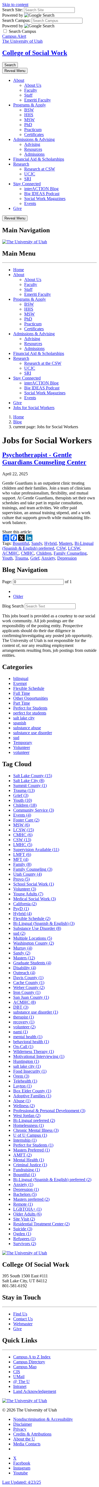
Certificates (34, 134)
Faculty (30, 90)
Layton (22, 1086)
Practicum (33, 129)
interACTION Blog (41, 188)
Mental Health (28, 1160)
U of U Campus (30, 1135)
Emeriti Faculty (37, 100)
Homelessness (28, 1125)
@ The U (21, 1381)
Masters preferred (31, 1199)
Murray (22, 948)
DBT (20, 1007)
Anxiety (48, 558)
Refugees (24, 1238)
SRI (27, 179)
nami (20, 1031)
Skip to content (15, 4)
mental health (27, 1036)
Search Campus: (16, 20)
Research (21, 164)
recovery (23, 1022)
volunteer (21, 752)
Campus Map (25, 1366)
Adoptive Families (32, 1095)
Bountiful (21, 543)
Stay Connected (27, 183)
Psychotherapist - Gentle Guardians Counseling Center (44, 458)
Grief (34, 558)
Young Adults (28, 894)
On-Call (23, 1046)
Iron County (26, 992)
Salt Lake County (32, 775)
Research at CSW (39, 169)
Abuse (22, 1100)
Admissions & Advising (34, 139)
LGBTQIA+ (27, 1209)
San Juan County (31, 997)
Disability (24, 967)
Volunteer (21, 747)
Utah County (27, 874)
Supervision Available (36, 849)
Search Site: (12, 9)
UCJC (29, 174)
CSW (61, 548)
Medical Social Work (34, 898)
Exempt (20, 683)
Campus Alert (14, 36)
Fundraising (26, 1169)
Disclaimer (22, 1424)
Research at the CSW (42, 363)
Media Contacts (26, 1444)
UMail (18, 1376)
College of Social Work (34, 52)
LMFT (22, 854)
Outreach (24, 972)
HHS (28, 114)
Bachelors (25, 1194)
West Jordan (26, 1115)
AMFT (22, 1155)
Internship (25, 1140)
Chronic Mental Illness (36, 1130)
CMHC (27, 553)
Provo (21, 879)
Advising (32, 144)
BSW (29, 110)
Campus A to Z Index (32, 1357)
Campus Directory (29, 1361)
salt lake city (24, 718)
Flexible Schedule (28, 688)
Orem (21, 1076)
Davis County (28, 977)
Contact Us (23, 1319)
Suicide (22, 1228)
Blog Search (13, 606)
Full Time (21, 693)
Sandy (36, 543)
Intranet (19, 1386)
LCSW (74, 548)
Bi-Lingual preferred (34, 1120)
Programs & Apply (29, 105)
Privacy (19, 1429)
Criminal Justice (30, 1164)
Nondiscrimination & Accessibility (43, 1419)
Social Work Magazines (44, 198)
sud (16, 737)
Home (18, 269)
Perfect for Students (30, 708)
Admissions (34, 154)
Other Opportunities (30, 698)
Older (18, 596)
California (25, 903)
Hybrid (50, 543)
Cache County (28, 982)
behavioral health (31, 1041)
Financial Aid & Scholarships (38, 159)
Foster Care (26, 820)
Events (30, 203)
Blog (17, 422)
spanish (19, 723)
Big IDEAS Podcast (41, 193)
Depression (67, 558)
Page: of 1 (37, 581)
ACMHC (10, 553)
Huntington (26, 1061)
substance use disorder (32, 732)
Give (17, 208)
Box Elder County (32, 1091)
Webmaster (22, 1323)
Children (43, 553)
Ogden (22, 1233)
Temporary (22, 742)
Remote (23, 1204)
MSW (29, 119)
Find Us (20, 1314)
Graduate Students (32, 963)
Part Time (21, 703)
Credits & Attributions (32, 1434)
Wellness (24, 1105)
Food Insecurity (29, 1071)
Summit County (30, 785)
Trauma (21, 558)
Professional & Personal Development (49, 1110)
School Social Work (33, 884)
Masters (65, 543)
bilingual (20, 678)
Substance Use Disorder (37, 928)
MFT (20, 859)
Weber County (29, 987)
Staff (28, 95)
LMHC (22, 844)
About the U (24, 1439)
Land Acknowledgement (34, 1391)
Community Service (33, 810)
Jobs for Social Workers (33, 407)
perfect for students (29, 713)
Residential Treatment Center (41, 1224)
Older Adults (27, 1214)
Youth (7, 558)
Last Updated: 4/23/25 (21, 1482)
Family (22, 864)
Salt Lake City (28, 780)
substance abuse (27, 727)
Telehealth (25, 1081)
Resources (33, 149)
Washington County (33, 943)
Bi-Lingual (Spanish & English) (44, 923)
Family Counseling (70, 553)
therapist (23, 1017)
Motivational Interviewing (38, 1056)
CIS (16, 1371)
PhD (28, 124)
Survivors (24, 1243)
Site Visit (24, 1219)
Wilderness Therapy (33, 1051)
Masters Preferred (31, 1150)
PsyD (21, 908)
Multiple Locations (32, 938)
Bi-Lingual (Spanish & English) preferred (48, 546)
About (18, 80)
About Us (32, 85)
